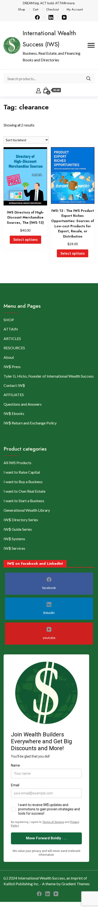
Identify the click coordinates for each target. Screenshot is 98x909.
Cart (35, 9)
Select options (25, 239)
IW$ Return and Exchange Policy (30, 423)
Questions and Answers (23, 404)
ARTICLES (12, 338)
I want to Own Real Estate (24, 491)
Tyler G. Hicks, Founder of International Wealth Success (49, 376)
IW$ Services (14, 548)
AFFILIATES (14, 394)
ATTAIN (11, 329)
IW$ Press (12, 366)
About (9, 357)
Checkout (52, 9)
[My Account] (38, 90)
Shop (21, 9)
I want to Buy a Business (23, 481)
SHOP (9, 319)
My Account (75, 9)
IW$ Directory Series (21, 519)
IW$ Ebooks (14, 413)
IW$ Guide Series (18, 529)
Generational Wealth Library (27, 510)
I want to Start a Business (24, 500)
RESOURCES (14, 347)
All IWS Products (17, 462)
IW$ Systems (14, 538)
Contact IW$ (14, 385)
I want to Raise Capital (22, 472)
